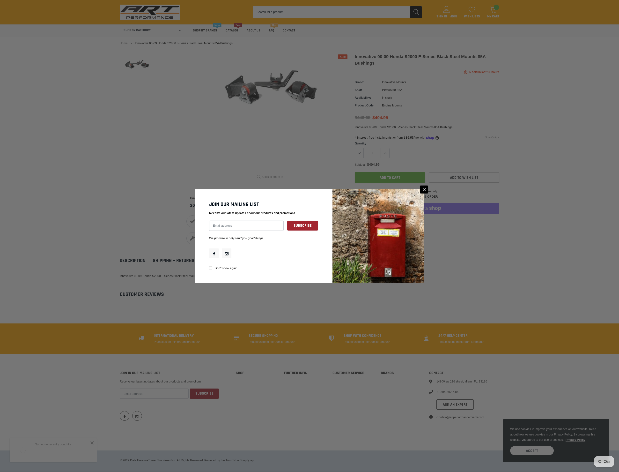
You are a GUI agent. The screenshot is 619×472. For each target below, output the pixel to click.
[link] (214, 253)
